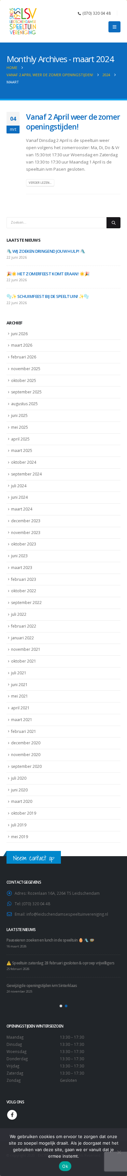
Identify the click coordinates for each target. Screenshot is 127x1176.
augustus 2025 (24, 403)
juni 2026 (19, 334)
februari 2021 (23, 731)
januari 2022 (22, 638)
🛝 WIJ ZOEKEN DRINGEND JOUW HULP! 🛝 (46, 251)
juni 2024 (19, 497)
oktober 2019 (23, 813)
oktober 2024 (23, 462)
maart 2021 (21, 719)
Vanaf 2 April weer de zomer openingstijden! (73, 122)
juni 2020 (19, 790)
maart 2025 (21, 450)
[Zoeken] (113, 222)
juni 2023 (19, 556)
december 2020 (25, 743)
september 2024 (26, 474)
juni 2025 (19, 415)
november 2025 (25, 369)
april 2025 (20, 439)
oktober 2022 (23, 591)
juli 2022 (18, 614)
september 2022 (26, 602)
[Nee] (119, 1152)
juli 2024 (18, 486)
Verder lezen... (40, 183)
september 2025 (26, 392)
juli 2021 (18, 673)
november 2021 (25, 649)
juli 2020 (18, 778)
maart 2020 (21, 801)
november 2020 (25, 754)
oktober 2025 (23, 380)
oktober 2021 (23, 661)
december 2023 (25, 521)
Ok (65, 1166)
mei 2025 (19, 427)
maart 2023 (21, 567)
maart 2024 (21, 509)
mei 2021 (19, 696)
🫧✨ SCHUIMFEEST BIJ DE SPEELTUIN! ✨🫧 (48, 296)
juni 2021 (19, 684)
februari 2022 (23, 626)
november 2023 (25, 532)
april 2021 (20, 708)
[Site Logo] (23, 21)
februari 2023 (23, 579)
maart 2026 (21, 345)
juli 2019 (18, 825)
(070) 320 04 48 (97, 13)
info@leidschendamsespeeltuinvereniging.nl (67, 914)
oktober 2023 (23, 544)
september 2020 (26, 766)
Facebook (12, 1115)
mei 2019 (19, 836)
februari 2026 (23, 357)
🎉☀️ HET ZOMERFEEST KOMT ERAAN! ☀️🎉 (48, 274)
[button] (114, 26)
